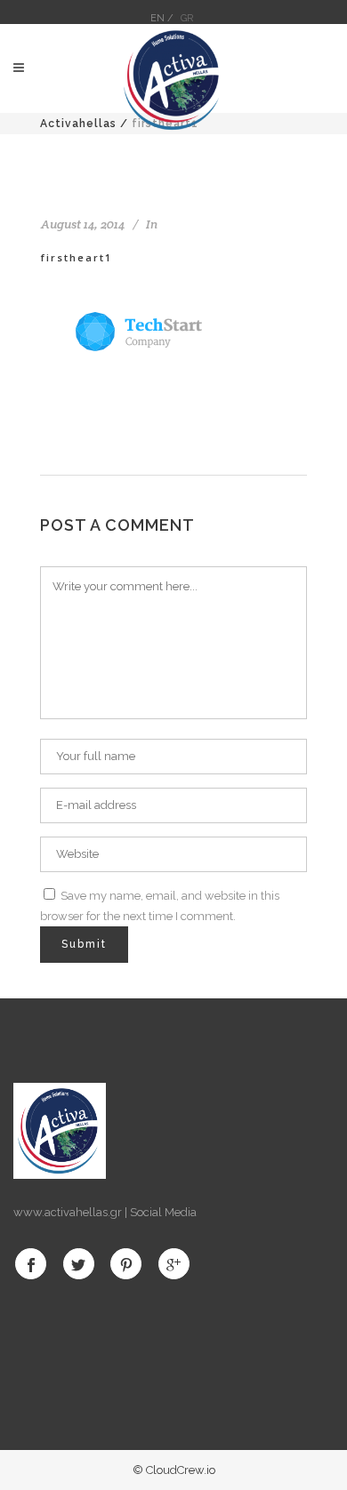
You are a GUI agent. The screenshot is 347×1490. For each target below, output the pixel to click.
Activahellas (78, 123)
